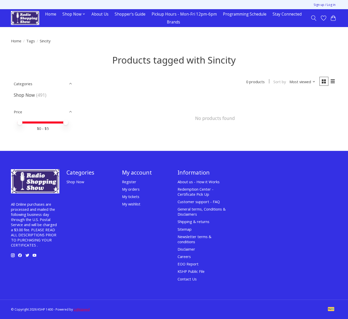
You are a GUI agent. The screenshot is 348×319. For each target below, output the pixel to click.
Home (50, 14)
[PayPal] (331, 309)
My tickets (130, 196)
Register (129, 181)
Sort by (279, 81)
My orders (131, 189)
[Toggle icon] (313, 18)
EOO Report (188, 263)
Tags (30, 40)
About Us (100, 14)
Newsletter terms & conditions (194, 239)
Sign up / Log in (325, 5)
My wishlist (131, 203)
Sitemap (185, 229)
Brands (173, 22)
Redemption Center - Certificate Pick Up (195, 192)
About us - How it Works (199, 181)
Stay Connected (287, 14)
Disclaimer (186, 249)
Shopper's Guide (130, 14)
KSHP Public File (191, 271)
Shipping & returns (193, 221)
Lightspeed (82, 309)
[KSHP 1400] (25, 18)
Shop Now (24, 95)
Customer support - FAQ (199, 201)
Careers (184, 256)
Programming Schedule (244, 14)
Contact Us (187, 278)
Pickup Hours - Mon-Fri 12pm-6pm (184, 14)
